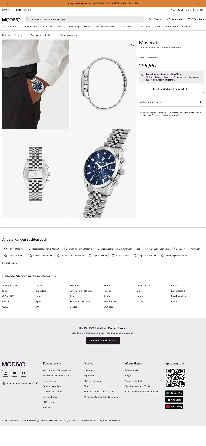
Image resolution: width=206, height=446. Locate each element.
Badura (174, 301)
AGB (24, 420)
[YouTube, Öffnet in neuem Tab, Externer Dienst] (14, 373)
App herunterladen (188, 10)
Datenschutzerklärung (58, 420)
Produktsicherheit (133, 380)
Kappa (174, 285)
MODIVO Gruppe (103, 380)
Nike (4, 290)
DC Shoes (108, 306)
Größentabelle (131, 370)
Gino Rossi (41, 290)
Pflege (127, 375)
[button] (35, 84)
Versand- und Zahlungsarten (57, 370)
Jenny (140, 296)
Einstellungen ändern (38, 420)
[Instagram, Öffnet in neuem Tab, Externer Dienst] (5, 373)
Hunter (107, 285)
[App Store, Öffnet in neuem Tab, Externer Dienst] (174, 400)
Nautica (107, 290)
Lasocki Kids (42, 296)
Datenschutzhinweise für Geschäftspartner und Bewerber (95, 420)
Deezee (73, 306)
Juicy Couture (144, 285)
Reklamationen (50, 396)
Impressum (89, 375)
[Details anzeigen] (200, 102)
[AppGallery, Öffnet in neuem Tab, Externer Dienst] (174, 406)
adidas (39, 285)
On (37, 306)
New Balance (110, 301)
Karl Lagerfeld (178, 290)
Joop (72, 296)
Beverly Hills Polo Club (81, 290)
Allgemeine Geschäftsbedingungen (103, 396)
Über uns (88, 370)
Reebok (5, 301)
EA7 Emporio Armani (80, 301)
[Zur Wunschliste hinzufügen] (133, 45)
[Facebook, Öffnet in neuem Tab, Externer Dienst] (23, 373)
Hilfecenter (48, 402)
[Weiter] (198, 3)
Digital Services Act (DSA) (137, 386)
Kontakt (47, 407)
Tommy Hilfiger (9, 285)
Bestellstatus (49, 380)
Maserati (148, 42)
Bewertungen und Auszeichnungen (141, 391)
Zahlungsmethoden (52, 391)
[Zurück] (7, 3)
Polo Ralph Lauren (180, 296)
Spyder (39, 301)
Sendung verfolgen (52, 386)
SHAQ (107, 296)
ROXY (140, 301)
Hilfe (201, 10)
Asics (140, 290)
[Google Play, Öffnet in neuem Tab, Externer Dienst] (174, 393)
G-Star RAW (8, 296)
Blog (174, 10)
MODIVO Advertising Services (103, 391)
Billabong (74, 285)
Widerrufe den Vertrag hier (56, 375)
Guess (5, 306)
